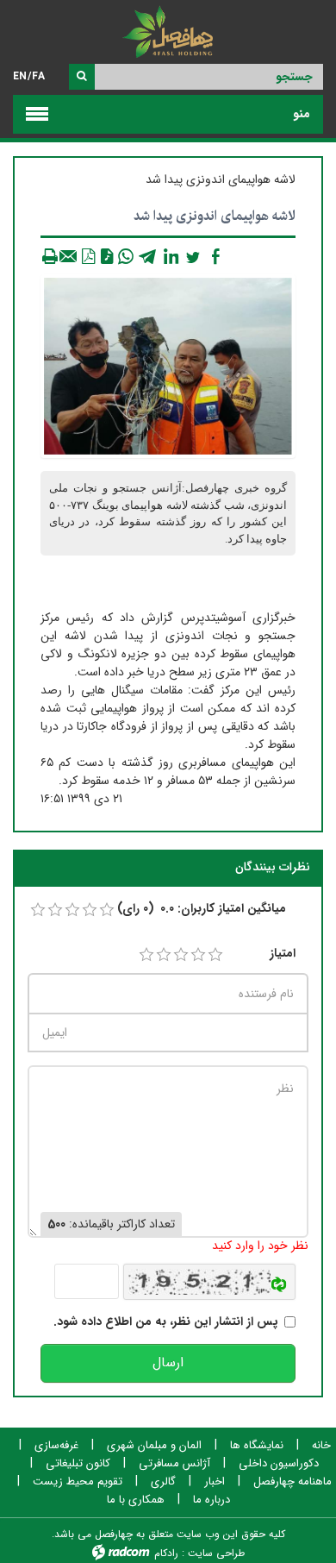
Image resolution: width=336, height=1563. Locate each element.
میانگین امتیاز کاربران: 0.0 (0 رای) (201, 909)
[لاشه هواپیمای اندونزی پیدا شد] (168, 365)
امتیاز (283, 954)
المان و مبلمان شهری (154, 1445)
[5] (215, 955)
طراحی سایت (216, 1553)
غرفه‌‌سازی (56, 1445)
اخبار (214, 1482)
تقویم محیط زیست (77, 1482)
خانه (321, 1445)
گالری (163, 1482)
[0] (38, 910)
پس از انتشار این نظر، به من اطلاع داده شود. (165, 1322)
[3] (181, 955)
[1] (146, 955)
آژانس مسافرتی (174, 1463)
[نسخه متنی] (50, 256)
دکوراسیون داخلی (279, 1463)
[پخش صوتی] (107, 256)
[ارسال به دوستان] (69, 256)
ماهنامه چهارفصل (292, 1482)
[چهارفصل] (168, 34)
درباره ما (211, 1500)
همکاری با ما (136, 1500)
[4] (198, 955)
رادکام (166, 1553)
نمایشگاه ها (256, 1445)
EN (20, 76)
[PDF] (88, 256)
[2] (163, 955)
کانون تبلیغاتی (78, 1463)
